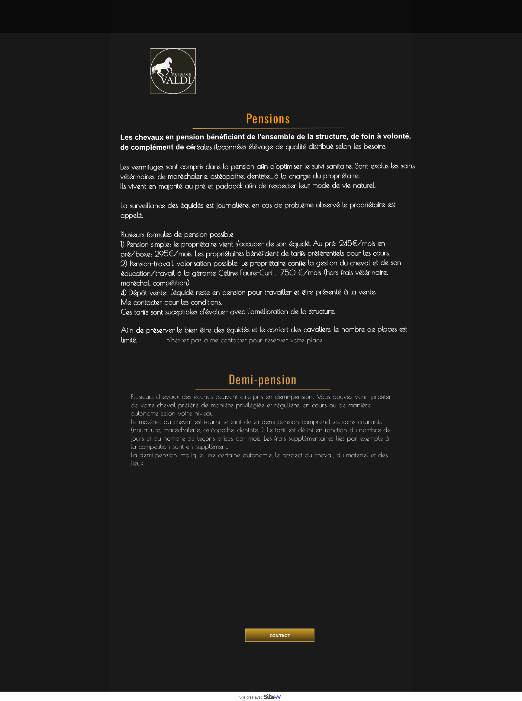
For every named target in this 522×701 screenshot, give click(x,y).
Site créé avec (251, 697)
